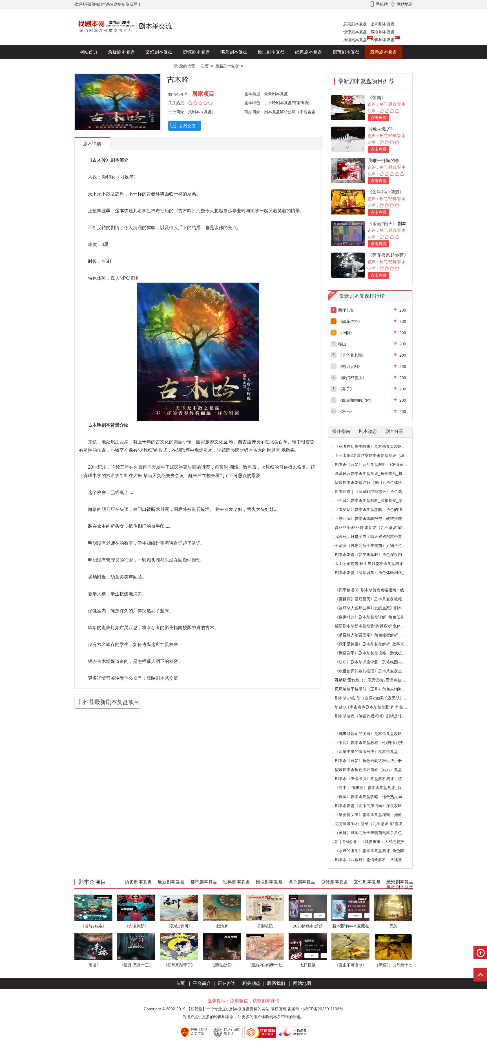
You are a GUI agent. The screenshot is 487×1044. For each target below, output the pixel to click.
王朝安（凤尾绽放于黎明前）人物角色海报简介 (376, 545)
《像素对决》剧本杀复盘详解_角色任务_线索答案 (378, 617)
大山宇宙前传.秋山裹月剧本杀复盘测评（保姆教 (377, 563)
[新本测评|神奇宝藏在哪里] (350, 907)
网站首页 (88, 52)
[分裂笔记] (265, 907)
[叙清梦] (222, 907)
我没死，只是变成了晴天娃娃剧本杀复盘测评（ (376, 536)
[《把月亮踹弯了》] (179, 946)
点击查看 (378, 117)
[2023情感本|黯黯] (308, 907)
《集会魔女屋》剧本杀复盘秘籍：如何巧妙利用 (376, 814)
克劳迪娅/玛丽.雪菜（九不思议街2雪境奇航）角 (376, 823)
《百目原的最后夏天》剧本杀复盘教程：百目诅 (376, 599)
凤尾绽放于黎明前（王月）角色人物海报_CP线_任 (379, 689)
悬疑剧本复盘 (355, 24)
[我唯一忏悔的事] (348, 170)
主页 (205, 66)
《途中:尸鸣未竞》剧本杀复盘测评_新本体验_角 (377, 787)
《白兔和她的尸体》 (356, 400)
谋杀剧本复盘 (383, 32)
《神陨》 (346, 332)
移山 (342, 344)
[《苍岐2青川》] (179, 907)
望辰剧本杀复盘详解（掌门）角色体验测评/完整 (377, 482)
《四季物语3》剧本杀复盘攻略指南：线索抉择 (375, 590)
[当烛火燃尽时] (348, 138)
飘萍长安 (346, 310)
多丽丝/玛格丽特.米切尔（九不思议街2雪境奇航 (376, 527)
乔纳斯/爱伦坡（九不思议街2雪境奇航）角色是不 (378, 680)
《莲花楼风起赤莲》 (388, 255)
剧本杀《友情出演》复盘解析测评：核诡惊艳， (376, 778)
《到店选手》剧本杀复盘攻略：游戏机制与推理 (376, 653)
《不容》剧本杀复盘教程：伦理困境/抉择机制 (375, 742)
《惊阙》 (377, 97)
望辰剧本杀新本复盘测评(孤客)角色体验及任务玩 (377, 626)
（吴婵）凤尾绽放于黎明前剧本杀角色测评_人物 (377, 832)
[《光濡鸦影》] (136, 907)
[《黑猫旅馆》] (222, 946)
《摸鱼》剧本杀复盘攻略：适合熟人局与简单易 (376, 796)
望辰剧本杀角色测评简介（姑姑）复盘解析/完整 (377, 769)
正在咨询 (227, 983)
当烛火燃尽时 (381, 129)
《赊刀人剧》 (350, 366)
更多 (158, 66)
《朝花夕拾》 (350, 321)
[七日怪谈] (308, 946)
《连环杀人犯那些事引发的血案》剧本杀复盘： (376, 608)
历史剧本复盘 (93, 66)
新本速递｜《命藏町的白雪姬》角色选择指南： (376, 491)
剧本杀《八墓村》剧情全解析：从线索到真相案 (376, 859)
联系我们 (276, 983)
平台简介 (202, 983)
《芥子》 (346, 389)
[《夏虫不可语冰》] (350, 946)
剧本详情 (92, 144)
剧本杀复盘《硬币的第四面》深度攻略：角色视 (376, 805)
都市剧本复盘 (346, 52)
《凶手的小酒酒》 (386, 192)
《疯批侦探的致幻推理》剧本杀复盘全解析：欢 (376, 671)
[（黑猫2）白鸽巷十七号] (393, 946)
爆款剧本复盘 (130, 66)
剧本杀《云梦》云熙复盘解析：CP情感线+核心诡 (378, 464)
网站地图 (302, 983)
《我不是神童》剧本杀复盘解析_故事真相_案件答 (378, 644)
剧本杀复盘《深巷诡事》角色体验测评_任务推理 (377, 572)
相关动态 (251, 983)
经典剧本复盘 (383, 39)
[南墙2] (93, 946)
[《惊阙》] (348, 107)
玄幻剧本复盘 (383, 24)
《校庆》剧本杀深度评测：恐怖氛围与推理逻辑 (376, 662)
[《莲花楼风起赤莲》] (348, 264)
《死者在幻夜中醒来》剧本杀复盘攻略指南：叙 (376, 446)
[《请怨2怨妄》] (93, 907)
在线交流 (187, 126)
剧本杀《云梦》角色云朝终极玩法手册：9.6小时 (377, 760)
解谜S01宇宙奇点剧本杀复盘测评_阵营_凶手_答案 (379, 707)
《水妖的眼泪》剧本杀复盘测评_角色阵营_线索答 (378, 850)
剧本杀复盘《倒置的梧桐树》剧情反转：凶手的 (376, 716)
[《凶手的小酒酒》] (348, 201)
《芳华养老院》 (352, 355)
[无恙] (393, 907)
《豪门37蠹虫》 (352, 377)
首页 (180, 983)
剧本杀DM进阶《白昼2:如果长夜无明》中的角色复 (379, 698)
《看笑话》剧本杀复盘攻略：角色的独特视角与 (376, 509)
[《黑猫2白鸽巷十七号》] (265, 946)
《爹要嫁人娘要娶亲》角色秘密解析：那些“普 (375, 635)
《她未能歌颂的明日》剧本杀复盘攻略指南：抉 (376, 733)
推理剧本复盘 (355, 39)
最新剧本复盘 (383, 52)
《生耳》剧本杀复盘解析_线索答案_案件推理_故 (377, 500)
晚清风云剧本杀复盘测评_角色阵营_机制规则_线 (377, 473)
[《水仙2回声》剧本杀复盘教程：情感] (348, 233)
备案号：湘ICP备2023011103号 (315, 1009)
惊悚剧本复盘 (355, 32)
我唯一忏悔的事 (383, 160)
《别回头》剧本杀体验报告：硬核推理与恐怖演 (376, 518)
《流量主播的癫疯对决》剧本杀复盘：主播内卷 (376, 751)
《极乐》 (346, 411)
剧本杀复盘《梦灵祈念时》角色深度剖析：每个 (376, 554)
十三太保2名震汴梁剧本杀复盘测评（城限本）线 (377, 455)
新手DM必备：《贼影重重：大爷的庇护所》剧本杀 (379, 841)
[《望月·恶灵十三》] (136, 946)
